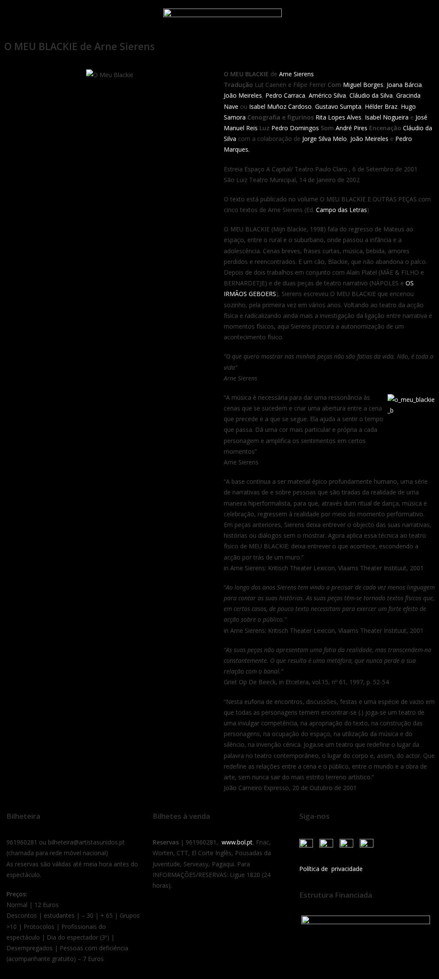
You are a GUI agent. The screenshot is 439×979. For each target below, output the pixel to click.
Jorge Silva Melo (324, 139)
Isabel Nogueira (387, 117)
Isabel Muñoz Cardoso (280, 106)
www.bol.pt (237, 842)
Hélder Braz (381, 106)
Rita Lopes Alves (338, 117)
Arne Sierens (296, 74)
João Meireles (243, 95)
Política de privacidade (331, 869)
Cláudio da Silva (371, 95)
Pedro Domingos (295, 128)
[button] (17, 18)
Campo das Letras (341, 210)
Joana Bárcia (404, 85)
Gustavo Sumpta (338, 106)
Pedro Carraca (285, 95)
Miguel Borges (362, 85)
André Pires (351, 128)
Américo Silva (327, 95)
